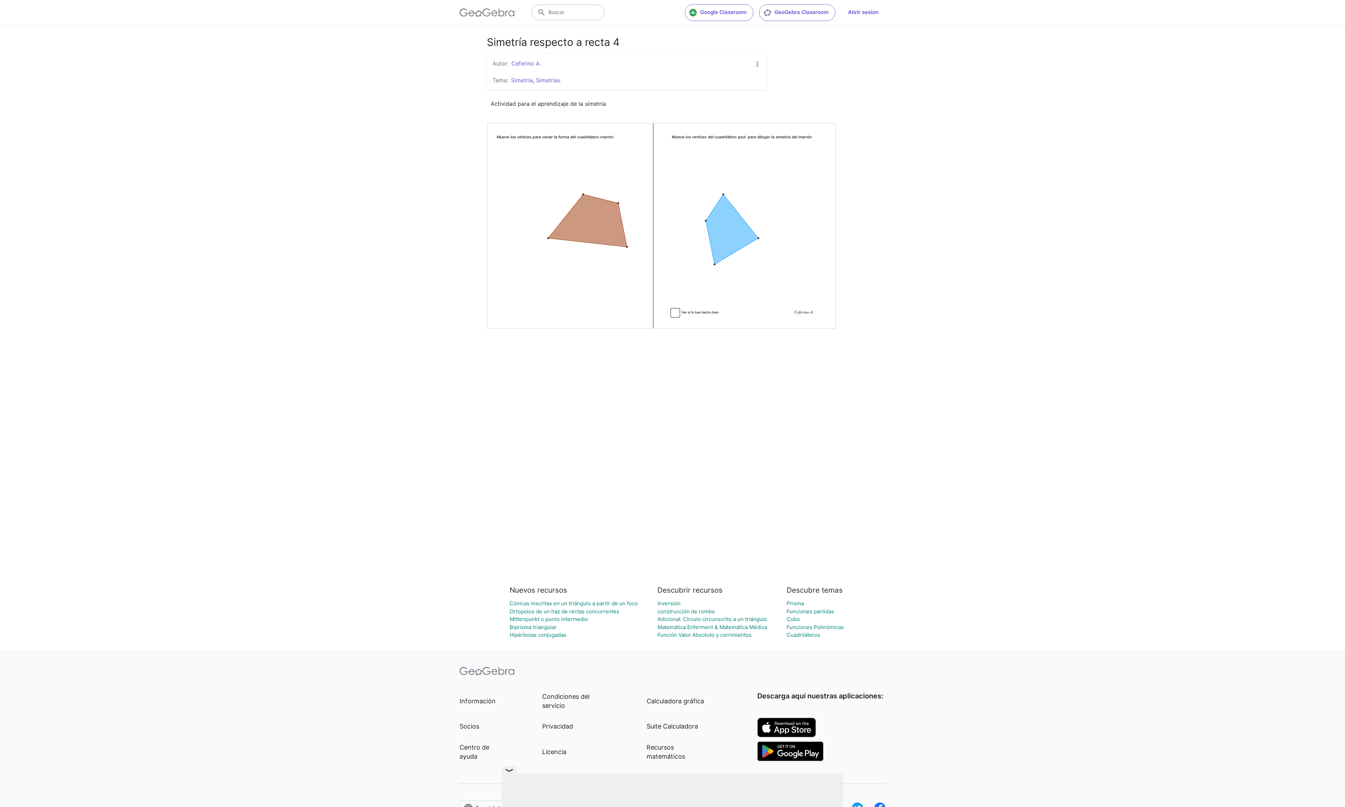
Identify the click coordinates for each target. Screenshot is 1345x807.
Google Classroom (723, 12)
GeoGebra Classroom (801, 12)
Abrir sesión (863, 12)
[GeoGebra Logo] (487, 12)
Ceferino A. (526, 63)
